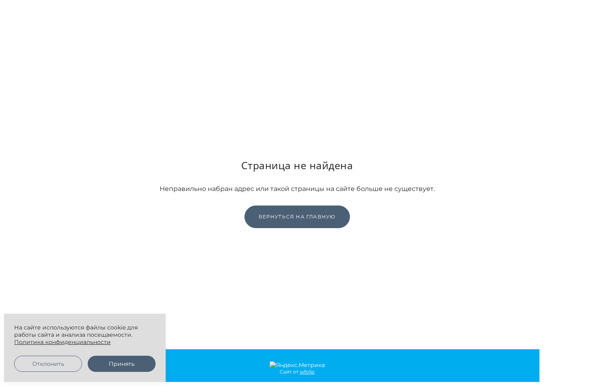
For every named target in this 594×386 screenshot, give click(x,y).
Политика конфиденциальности (62, 342)
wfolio (307, 372)
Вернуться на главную (297, 217)
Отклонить (48, 363)
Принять (122, 363)
